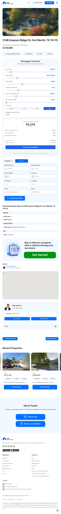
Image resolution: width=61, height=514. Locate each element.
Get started (49, 2)
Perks (33, 468)
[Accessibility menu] (57, 510)
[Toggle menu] (56, 2)
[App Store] (15, 450)
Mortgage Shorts (36, 463)
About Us (5, 458)
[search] (28, 2)
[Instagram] (3, 446)
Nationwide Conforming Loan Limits (40, 471)
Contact (4, 473)
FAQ (4, 471)
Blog (33, 458)
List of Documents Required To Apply (40, 476)
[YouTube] (11, 446)
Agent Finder (6, 461)
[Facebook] (9, 446)
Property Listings (36, 461)
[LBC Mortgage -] (8, 2)
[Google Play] (6, 450)
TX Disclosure (20, 499)
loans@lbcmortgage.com (11, 486)
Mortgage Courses (7, 468)
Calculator (34, 466)
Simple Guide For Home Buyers (39, 473)
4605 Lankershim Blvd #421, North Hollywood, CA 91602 (18, 489)
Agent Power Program (8, 463)
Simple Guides (6, 466)
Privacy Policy (11, 499)
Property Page (16, 387)
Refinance (22, 161)
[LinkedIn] (6, 446)
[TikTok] (14, 446)
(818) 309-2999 (8, 484)
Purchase (9, 161)
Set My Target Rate (16, 198)
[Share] (56, 326)
